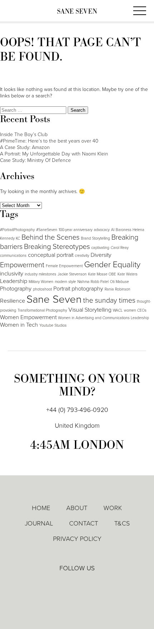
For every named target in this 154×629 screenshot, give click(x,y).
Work (113, 508)
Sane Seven (77, 11)
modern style (65, 281)
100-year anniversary (75, 229)
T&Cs (122, 523)
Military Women (41, 281)
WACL (117, 310)
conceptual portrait (50, 255)
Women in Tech (19, 324)
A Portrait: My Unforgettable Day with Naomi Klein (54, 154)
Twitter (77, 583)
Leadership (13, 281)
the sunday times (109, 300)
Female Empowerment (64, 266)
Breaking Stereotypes (57, 247)
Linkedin (56, 583)
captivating (100, 247)
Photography (16, 288)
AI (112, 229)
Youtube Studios (53, 325)
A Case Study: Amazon (25, 147)
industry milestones (40, 274)
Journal (39, 523)
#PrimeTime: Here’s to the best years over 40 (49, 141)
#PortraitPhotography (17, 229)
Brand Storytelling (95, 238)
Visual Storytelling (89, 309)
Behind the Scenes (50, 237)
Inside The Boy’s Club (24, 134)
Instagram (98, 583)
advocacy (102, 229)
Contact (83, 523)
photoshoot (42, 289)
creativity (82, 255)
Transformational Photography (42, 310)
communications (13, 255)
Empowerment (22, 265)
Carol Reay (120, 247)
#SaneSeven (46, 229)
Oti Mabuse (119, 281)
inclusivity (11, 273)
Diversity (101, 255)
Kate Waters (127, 274)
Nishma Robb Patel (93, 281)
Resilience (12, 300)
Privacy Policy (77, 539)
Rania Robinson (117, 289)
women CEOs (135, 310)
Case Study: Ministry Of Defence (35, 160)
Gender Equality (112, 265)
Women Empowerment (28, 317)
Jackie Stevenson (72, 274)
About (76, 508)
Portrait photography (78, 288)
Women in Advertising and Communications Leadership (103, 318)
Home (41, 508)
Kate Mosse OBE (102, 274)
